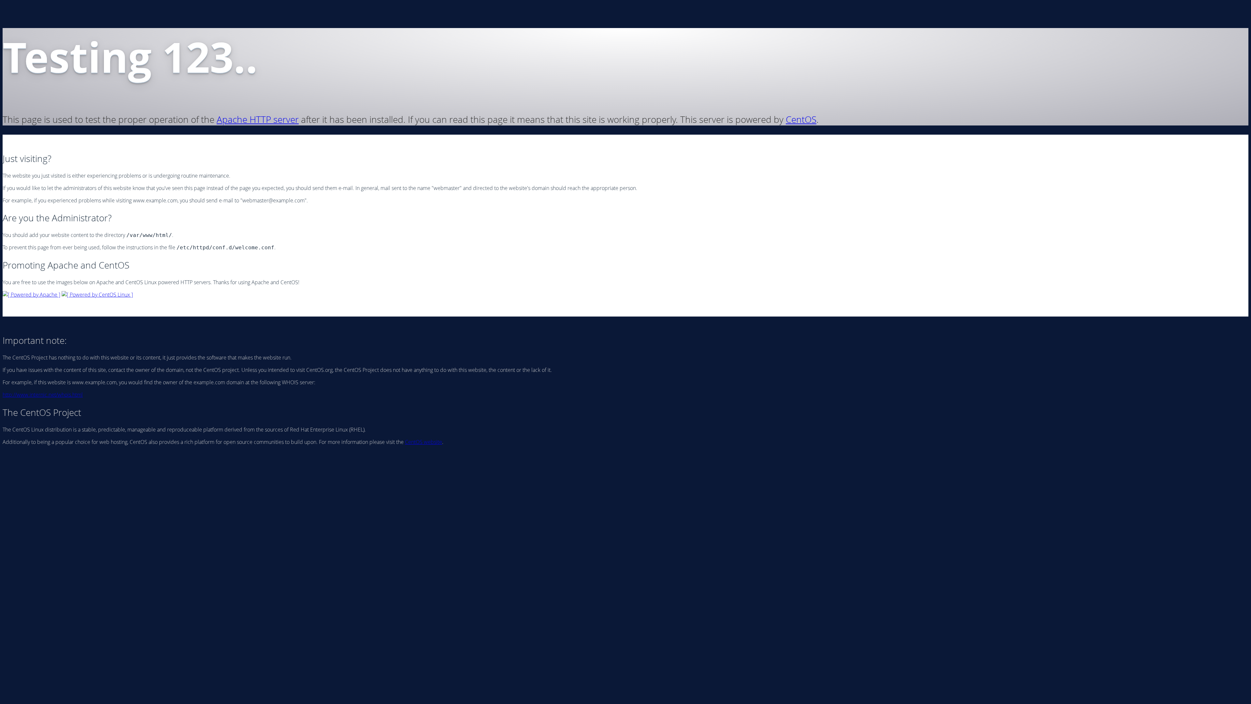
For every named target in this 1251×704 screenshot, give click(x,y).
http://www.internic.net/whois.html (43, 394)
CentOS (801, 119)
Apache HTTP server (258, 119)
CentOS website (423, 442)
